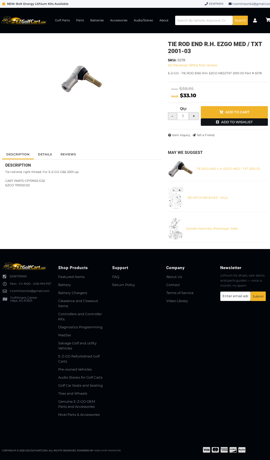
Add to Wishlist (237, 122)
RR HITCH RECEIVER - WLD (208, 198)
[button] (211, 20)
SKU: (172, 60)
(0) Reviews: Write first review (192, 65)
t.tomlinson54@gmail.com (30, 290)
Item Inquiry (181, 135)
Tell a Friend (205, 135)
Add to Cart (237, 112)
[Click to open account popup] (255, 20)
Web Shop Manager (107, 450)
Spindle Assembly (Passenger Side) (212, 228)
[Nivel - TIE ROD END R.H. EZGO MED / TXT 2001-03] (82, 78)
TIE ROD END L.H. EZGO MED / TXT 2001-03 (228, 169)
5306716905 (18, 276)
